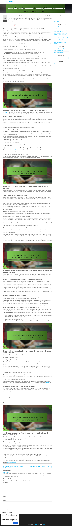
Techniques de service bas (11, 462)
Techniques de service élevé (59, 52)
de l (46, 17)
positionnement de (12, 149)
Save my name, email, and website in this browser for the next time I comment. (19, 509)
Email (4, 500)
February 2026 (56, 63)
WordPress (37, 524)
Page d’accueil (36, 2)
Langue (53, 2)
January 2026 (56, 65)
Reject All (10, 523)
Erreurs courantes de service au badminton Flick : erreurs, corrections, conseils (60, 34)
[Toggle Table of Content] (14, 25)
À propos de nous (45, 2)
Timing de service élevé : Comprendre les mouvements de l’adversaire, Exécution (61, 42)
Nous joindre (28, 2)
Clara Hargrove (6, 472)
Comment (5, 482)
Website (5, 504)
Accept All (15, 523)
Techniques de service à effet (59, 48)
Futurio (43, 524)
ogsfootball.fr (8, 1)
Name (4, 496)
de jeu (36, 404)
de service (9, 207)
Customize (4, 523)
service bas (11, 15)
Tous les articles (19, 2)
